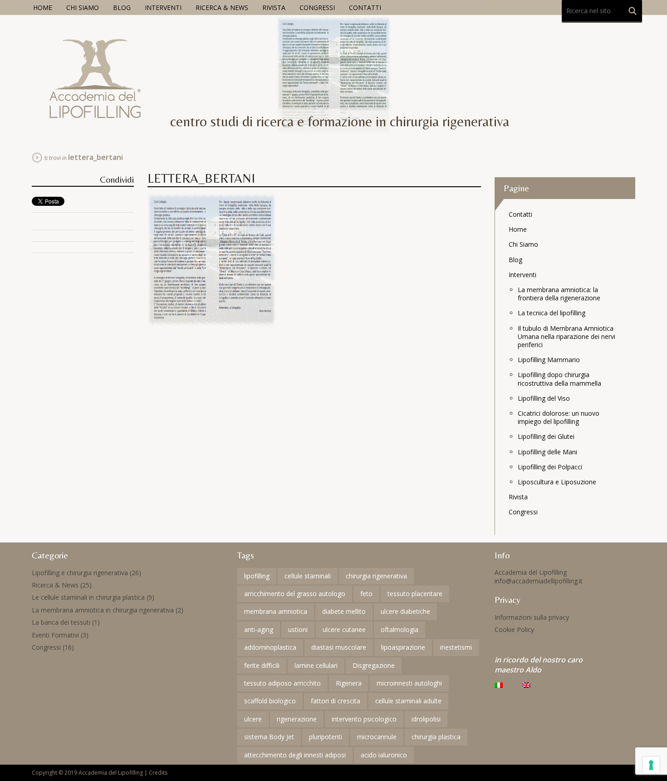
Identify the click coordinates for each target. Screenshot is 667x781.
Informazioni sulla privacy (532, 617)
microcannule (377, 736)
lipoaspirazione (403, 647)
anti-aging (258, 629)
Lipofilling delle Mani (547, 452)
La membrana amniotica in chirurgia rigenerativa (103, 610)
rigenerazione (297, 719)
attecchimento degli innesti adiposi (295, 755)
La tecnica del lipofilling (551, 312)
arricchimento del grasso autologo (294, 593)
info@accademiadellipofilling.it (539, 581)
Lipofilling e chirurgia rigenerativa (80, 572)
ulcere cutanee (344, 629)
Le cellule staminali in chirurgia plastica (88, 597)
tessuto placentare (414, 593)
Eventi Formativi (55, 635)
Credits (158, 772)
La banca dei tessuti (61, 622)
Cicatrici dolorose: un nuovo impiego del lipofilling (558, 417)
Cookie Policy (514, 629)
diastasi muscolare (338, 647)
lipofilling (257, 576)
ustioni (298, 629)
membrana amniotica (275, 611)
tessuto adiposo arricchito (282, 683)
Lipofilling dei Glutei (546, 436)
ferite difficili (262, 665)
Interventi (163, 7)
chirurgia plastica (436, 736)
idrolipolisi (426, 719)
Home (42, 7)
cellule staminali (307, 576)
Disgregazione (374, 665)
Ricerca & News (222, 7)
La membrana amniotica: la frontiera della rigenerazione (559, 293)
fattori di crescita (335, 700)
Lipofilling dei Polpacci (550, 467)
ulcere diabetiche (405, 611)
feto (366, 593)
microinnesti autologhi (409, 683)
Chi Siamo (82, 7)
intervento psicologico (364, 719)
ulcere (253, 719)
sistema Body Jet (269, 736)
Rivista (273, 7)
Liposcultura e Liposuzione (557, 482)
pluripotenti (325, 736)
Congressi (317, 7)
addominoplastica (270, 647)
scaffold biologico (270, 700)
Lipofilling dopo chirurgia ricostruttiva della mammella (559, 378)
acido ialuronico (384, 755)
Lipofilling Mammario (549, 359)
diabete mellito (344, 611)
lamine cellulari (316, 665)
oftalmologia (399, 629)
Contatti (365, 7)
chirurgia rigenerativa (376, 576)
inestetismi (456, 647)
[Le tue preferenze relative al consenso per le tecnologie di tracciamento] (651, 765)
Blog (122, 7)
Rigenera (349, 683)
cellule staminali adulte (408, 700)
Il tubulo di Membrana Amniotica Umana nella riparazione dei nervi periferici (566, 336)
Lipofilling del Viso (544, 398)
